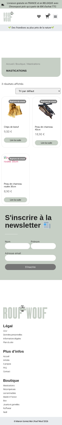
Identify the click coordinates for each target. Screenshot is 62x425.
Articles (6, 360)
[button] (55, 16)
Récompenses (9, 389)
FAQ (5, 368)
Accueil (10, 64)
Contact (6, 371)
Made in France (10, 397)
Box (5, 400)
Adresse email (13, 253)
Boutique (20, 64)
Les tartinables (9, 393)
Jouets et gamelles (11, 404)
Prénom (35, 241)
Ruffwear (7, 408)
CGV (5, 331)
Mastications (9, 385)
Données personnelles (12, 335)
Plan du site (8, 342)
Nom (7, 241)
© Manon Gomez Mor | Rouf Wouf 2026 (31, 421)
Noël (5, 412)
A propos (7, 364)
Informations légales (12, 338)
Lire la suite (15, 140)
